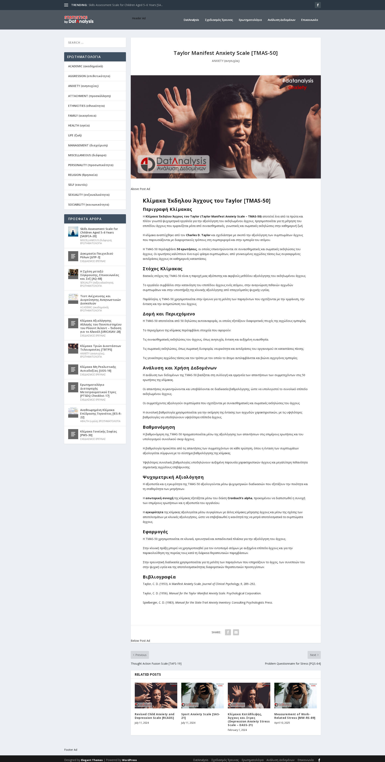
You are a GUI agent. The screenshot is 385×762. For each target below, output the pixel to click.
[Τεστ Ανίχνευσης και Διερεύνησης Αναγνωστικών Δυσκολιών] (73, 299)
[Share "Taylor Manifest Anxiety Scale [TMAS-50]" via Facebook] (228, 632)
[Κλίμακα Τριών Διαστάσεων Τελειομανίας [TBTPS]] (73, 349)
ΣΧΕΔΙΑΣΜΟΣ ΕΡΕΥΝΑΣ (93, 261)
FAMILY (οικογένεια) (82, 115)
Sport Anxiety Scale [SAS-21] (200, 716)
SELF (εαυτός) (77, 185)
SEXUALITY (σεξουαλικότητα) (88, 195)
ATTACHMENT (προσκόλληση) (89, 96)
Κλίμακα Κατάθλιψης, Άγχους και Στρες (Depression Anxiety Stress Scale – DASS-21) (249, 719)
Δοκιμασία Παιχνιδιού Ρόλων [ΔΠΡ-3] (96, 255)
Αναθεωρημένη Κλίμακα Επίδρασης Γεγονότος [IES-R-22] (101, 413)
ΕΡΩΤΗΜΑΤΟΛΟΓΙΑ (91, 243)
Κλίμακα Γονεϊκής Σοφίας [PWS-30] (98, 433)
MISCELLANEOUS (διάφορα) (87, 155)
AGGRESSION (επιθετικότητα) (89, 76)
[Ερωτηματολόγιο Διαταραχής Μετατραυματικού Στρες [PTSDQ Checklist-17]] (73, 387)
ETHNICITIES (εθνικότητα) (86, 106)
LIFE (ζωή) (75, 135)
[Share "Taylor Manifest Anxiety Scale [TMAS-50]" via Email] (236, 632)
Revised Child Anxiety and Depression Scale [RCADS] (154, 716)
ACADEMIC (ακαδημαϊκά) (85, 66)
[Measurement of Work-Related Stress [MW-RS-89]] (295, 695)
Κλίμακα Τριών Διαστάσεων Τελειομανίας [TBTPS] (100, 347)
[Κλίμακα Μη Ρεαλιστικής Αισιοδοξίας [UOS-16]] (73, 369)
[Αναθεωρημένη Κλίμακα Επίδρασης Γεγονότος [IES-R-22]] (73, 413)
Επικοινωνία (309, 20)
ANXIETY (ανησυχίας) (226, 61)
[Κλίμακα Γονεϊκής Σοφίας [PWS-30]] (73, 434)
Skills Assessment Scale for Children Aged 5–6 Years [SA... (126, 5)
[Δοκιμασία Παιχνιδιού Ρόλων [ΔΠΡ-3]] (73, 256)
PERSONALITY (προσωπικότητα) (90, 165)
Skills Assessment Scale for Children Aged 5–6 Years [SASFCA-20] (99, 232)
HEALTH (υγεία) (79, 125)
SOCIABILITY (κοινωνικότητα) (88, 204)
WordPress (129, 760)
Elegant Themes (92, 760)
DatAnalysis (191, 20)
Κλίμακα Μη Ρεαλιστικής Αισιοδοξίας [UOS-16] (98, 368)
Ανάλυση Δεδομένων (281, 20)
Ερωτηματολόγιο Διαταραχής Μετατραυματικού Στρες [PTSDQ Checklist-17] (98, 390)
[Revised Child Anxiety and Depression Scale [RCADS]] (156, 695)
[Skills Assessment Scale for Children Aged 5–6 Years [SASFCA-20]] (73, 231)
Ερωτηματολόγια (250, 20)
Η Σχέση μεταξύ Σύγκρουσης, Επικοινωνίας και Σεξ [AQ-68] (99, 275)
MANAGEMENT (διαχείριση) (88, 145)
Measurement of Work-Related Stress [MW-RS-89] (294, 716)
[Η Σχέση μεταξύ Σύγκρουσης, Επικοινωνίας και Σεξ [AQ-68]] (73, 274)
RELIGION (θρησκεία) (82, 175)
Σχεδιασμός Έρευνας (219, 20)
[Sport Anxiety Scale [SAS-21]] (202, 695)
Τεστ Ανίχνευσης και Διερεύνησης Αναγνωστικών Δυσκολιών (100, 299)
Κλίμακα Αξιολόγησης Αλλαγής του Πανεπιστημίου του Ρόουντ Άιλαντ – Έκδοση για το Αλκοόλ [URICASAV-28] (101, 326)
